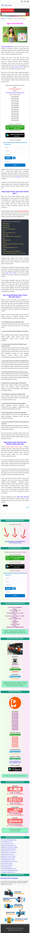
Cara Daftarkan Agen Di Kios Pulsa (9, 861)
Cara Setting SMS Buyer (7, 865)
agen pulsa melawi (11, 273)
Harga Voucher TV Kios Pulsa (8, 850)
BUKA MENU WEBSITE (8, 10)
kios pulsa (17, 176)
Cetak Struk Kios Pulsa (7, 863)
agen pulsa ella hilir (17, 67)
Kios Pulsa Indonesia (19, 928)
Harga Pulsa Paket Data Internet (9, 849)
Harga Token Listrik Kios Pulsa (9, 856)
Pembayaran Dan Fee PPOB (8, 857)
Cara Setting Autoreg (6, 866)
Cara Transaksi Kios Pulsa (8, 843)
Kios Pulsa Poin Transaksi (9, 878)
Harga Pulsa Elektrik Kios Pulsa (9, 845)
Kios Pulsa (19, 930)
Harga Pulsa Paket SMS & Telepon (9, 847)
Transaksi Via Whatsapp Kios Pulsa (10, 870)
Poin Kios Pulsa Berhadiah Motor (9, 840)
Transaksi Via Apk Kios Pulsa (8, 872)
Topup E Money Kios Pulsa (8, 854)
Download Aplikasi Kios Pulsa (8, 859)
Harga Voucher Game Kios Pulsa (9, 852)
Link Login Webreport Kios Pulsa (9, 868)
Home (3, 18)
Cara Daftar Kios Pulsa (7, 841)
